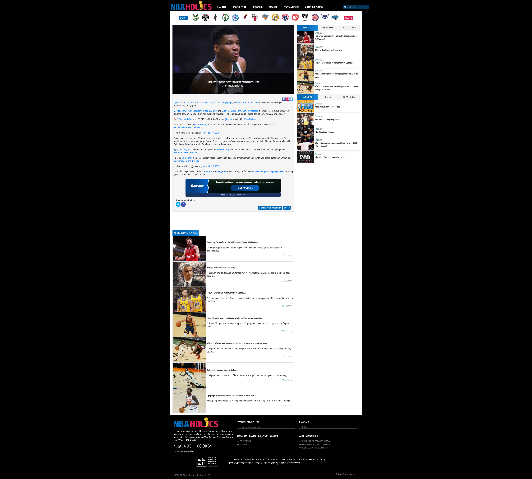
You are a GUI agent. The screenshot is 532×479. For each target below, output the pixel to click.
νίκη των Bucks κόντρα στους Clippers (240, 110)
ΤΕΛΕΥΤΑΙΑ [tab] (308, 27)
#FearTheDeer (250, 119)
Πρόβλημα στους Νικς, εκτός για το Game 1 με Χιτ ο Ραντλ (231, 395)
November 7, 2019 (211, 132)
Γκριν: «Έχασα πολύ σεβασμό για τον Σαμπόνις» (227, 293)
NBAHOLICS (204, 475)
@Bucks (228, 119)
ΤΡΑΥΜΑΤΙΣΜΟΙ (291, 7)
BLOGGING (258, 7)
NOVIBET (244, 444)
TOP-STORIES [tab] (349, 97)
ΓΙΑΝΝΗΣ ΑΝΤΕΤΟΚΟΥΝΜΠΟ (316, 441)
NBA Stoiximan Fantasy (324, 132)
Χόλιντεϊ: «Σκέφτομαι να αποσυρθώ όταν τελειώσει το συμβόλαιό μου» (237, 343)
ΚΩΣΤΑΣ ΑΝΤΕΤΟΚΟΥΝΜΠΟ (315, 447)
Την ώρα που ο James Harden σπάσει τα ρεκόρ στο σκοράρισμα (203, 102)
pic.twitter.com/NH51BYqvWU (187, 127)
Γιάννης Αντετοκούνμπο (246, 102)
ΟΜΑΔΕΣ (273, 7)
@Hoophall (187, 157)
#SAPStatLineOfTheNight (185, 152)
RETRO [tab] (328, 97)
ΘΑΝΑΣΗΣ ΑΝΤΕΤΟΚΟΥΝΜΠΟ (316, 444)
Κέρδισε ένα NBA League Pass (327, 107)
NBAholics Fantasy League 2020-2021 (331, 157)
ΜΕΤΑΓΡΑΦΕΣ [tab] (328, 27)
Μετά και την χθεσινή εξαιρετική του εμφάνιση (196, 110)
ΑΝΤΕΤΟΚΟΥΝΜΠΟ (314, 7)
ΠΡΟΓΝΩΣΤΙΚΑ (239, 7)
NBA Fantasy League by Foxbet (327, 119)
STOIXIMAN (245, 441)
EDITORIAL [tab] (307, 97)
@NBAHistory (200, 124)
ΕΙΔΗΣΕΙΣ (221, 7)
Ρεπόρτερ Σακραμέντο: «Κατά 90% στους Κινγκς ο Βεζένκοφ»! (233, 242)
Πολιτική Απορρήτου (250, 427)
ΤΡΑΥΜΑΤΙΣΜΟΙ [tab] (349, 27)
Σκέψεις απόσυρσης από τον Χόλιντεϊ (222, 370)
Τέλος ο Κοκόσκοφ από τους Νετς (221, 267)
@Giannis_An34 (184, 119)
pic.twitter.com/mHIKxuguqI (187, 161)
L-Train (305, 427)
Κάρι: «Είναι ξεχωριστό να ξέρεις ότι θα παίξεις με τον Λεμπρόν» (234, 318)
